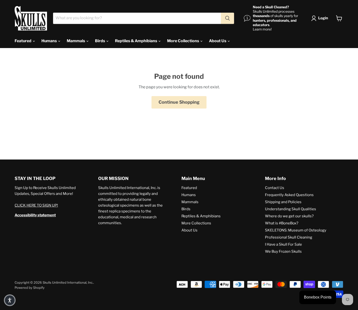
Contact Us (274, 188)
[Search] (227, 18)
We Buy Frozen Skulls (283, 251)
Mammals (76, 41)
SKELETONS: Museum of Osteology (295, 230)
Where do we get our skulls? (289, 216)
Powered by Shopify (30, 288)
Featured (23, 41)
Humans (49, 41)
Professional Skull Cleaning (288, 237)
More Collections (183, 41)
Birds (100, 41)
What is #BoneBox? (281, 223)
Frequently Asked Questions (289, 195)
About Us (218, 41)
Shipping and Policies (283, 202)
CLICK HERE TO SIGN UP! (36, 205)
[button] (320, 18)
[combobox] (137, 18)
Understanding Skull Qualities (290, 209)
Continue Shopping (179, 102)
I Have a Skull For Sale (283, 244)
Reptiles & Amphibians (136, 41)
